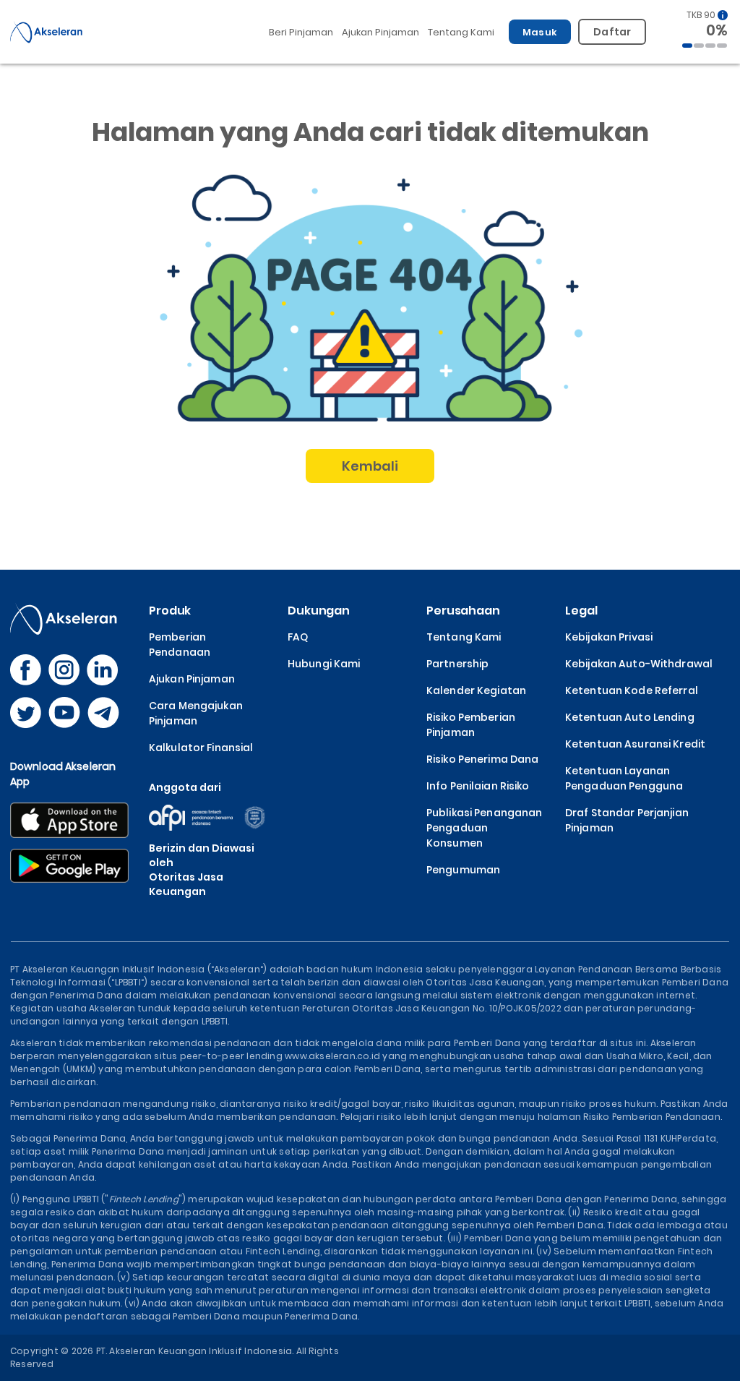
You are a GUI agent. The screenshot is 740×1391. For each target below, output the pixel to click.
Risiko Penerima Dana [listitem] (482, 759)
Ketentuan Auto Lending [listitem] (629, 717)
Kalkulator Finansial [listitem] (201, 747)
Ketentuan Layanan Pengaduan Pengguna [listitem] (624, 778)
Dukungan (319, 610)
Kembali (370, 466)
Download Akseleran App (63, 774)
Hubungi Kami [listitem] (324, 663)
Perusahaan (463, 610)
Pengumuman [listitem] (463, 870)
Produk (170, 610)
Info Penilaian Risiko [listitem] (478, 786)
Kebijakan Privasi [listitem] (609, 637)
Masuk (539, 32)
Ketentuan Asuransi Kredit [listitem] (635, 744)
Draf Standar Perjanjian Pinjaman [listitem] (627, 820)
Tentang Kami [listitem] (463, 637)
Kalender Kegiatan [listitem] (476, 690)
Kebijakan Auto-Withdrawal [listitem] (639, 663)
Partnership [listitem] (457, 663)
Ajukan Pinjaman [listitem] (192, 679)
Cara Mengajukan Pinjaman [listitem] (196, 713)
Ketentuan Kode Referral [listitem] (631, 690)
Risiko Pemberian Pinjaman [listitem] (470, 725)
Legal (581, 610)
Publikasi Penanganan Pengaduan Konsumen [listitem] (484, 827)
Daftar (612, 32)
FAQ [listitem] (298, 637)
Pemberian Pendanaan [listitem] (179, 644)
